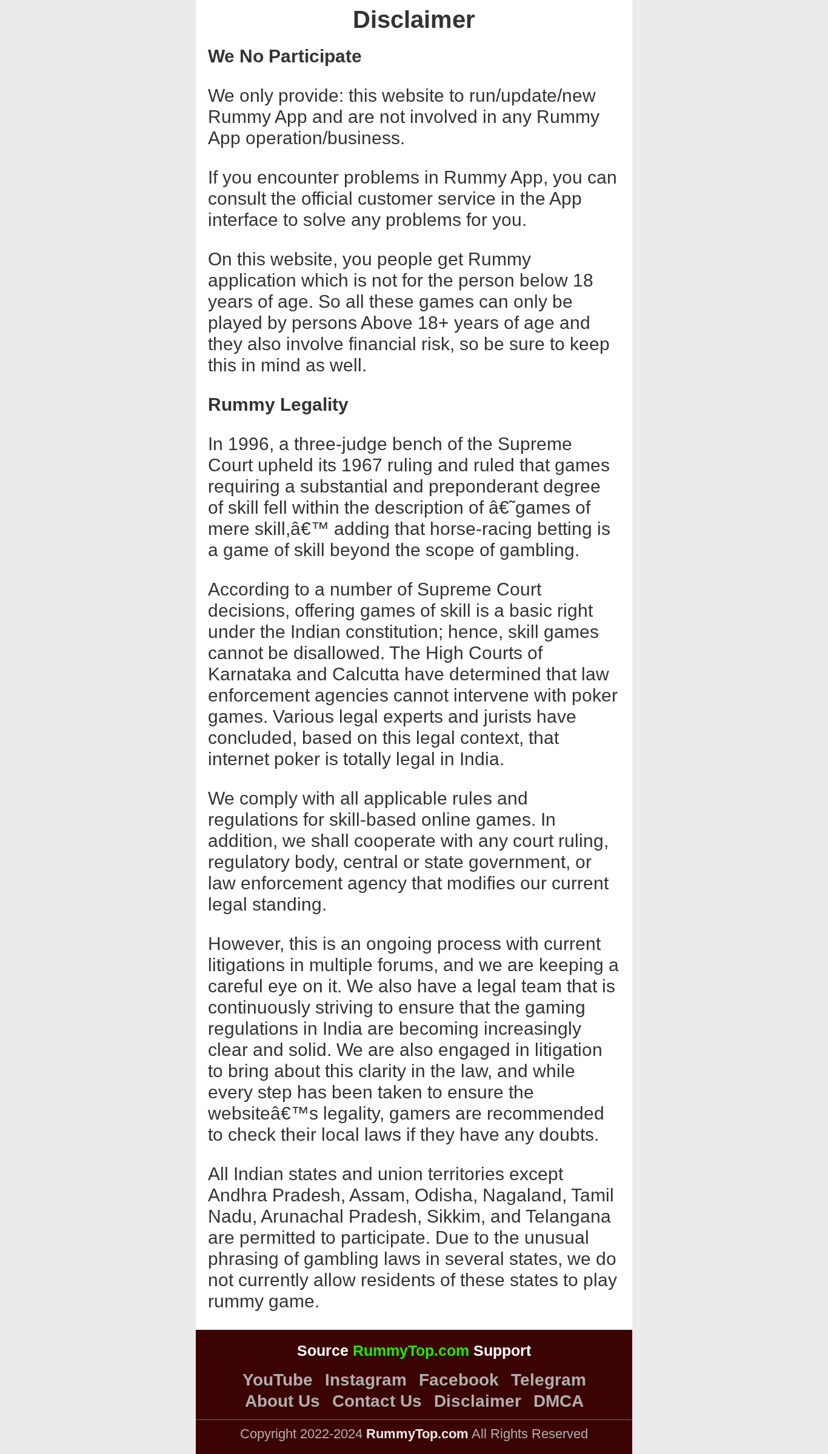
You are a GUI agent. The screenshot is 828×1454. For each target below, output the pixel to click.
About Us (282, 1401)
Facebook (459, 1380)
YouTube (277, 1380)
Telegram (548, 1380)
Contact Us (377, 1401)
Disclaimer (477, 1401)
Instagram (366, 1380)
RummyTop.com (411, 1350)
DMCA (558, 1401)
